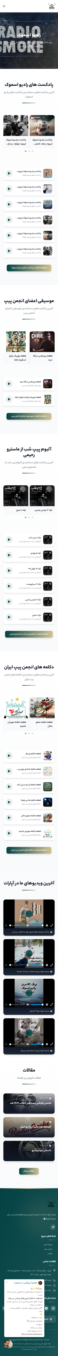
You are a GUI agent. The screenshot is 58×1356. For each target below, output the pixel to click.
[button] (32, 151)
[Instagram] (53, 1308)
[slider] (14, 925)
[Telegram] (46, 1308)
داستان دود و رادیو (41, 1151)
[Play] (6, 925)
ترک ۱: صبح (47, 510)
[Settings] (47, 925)
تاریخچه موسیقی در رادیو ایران (35, 1127)
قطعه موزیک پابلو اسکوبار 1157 (43, 358)
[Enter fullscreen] (51, 925)
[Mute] (28, 925)
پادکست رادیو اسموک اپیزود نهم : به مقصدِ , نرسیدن (16, 144)
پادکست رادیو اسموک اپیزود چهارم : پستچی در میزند (42, 144)
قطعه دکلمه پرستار (17, 722)
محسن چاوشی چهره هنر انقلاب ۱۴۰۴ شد (30, 1103)
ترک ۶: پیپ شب (19, 510)
